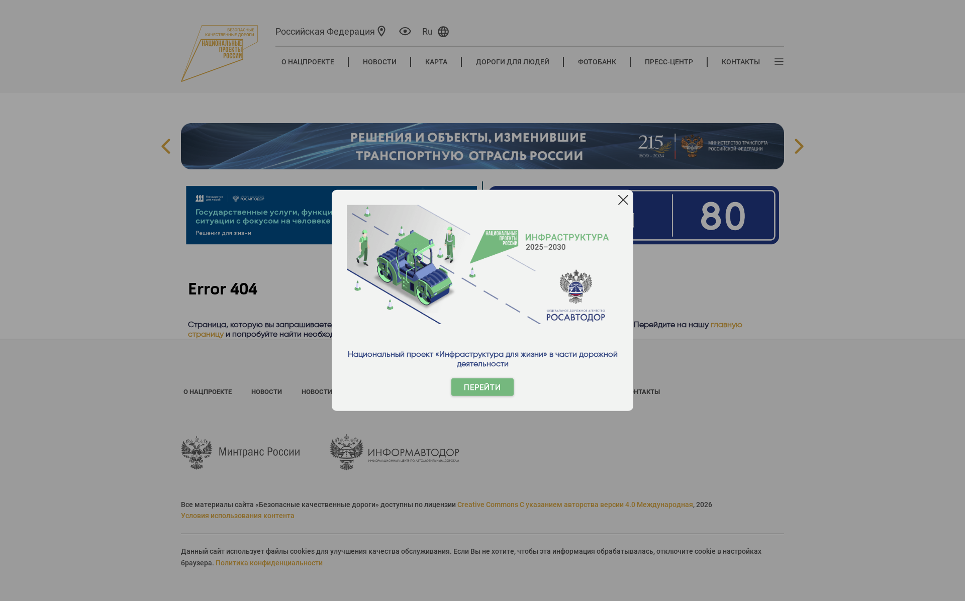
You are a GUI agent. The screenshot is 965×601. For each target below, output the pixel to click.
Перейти (482, 387)
